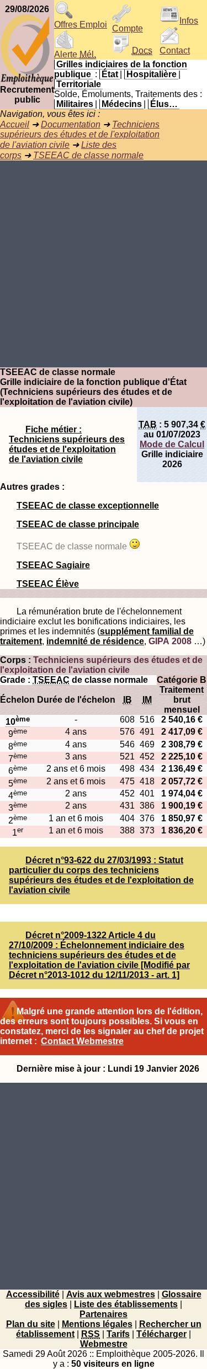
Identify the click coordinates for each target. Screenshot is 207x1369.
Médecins (122, 104)
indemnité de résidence (95, 641)
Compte (127, 28)
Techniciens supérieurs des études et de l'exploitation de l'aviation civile (80, 134)
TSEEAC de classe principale (78, 524)
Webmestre (104, 1344)
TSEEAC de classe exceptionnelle (88, 505)
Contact (175, 50)
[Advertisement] (103, 264)
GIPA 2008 (170, 641)
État (110, 74)
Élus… (164, 104)
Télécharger (161, 1334)
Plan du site (30, 1324)
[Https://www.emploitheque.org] (27, 82)
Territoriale (78, 84)
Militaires (74, 104)
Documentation (70, 124)
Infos (188, 20)
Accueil (14, 124)
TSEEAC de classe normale (88, 155)
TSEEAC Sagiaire (53, 565)
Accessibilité (33, 1294)
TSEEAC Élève (48, 584)
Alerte (75, 54)
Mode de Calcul (172, 444)
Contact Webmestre (82, 1041)
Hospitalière (151, 74)
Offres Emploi (80, 24)
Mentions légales (97, 1324)
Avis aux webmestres (110, 1294)
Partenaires (103, 1314)
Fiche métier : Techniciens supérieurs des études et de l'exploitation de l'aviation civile (67, 444)
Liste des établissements (126, 1304)
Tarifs (118, 1334)
